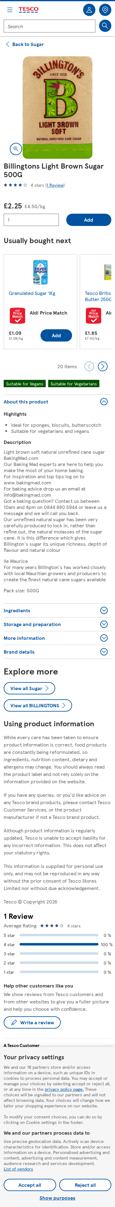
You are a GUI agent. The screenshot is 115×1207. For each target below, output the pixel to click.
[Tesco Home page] (28, 10)
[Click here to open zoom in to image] (16, 149)
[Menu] (10, 10)
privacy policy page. (64, 1089)
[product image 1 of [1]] (57, 107)
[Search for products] (105, 26)
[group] (40, 303)
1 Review (55, 185)
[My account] (89, 10)
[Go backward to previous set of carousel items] (89, 366)
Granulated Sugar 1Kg (32, 292)
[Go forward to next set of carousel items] (103, 366)
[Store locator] (105, 10)
